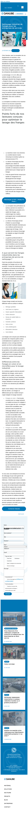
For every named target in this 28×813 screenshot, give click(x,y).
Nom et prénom (8, 533)
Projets (7, 796)
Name (5, 525)
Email (5, 552)
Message (6, 568)
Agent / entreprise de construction (14, 563)
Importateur (9, 560)
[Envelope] (20, 761)
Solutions (15, 50)
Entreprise (6, 529)
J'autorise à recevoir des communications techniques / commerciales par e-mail (11, 588)
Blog (6, 800)
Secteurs (7, 792)
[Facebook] (17, 761)
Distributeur (17, 558)
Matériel (7, 785)
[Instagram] (17, 3)
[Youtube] (14, 3)
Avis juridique (14, 765)
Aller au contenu (5, 1)
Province (6, 540)
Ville (5, 537)
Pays (5, 544)
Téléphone (6, 548)
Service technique (10, 565)
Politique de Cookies (14, 768)
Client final (9, 558)
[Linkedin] (10, 3)
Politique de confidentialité (14, 766)
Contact (7, 807)
